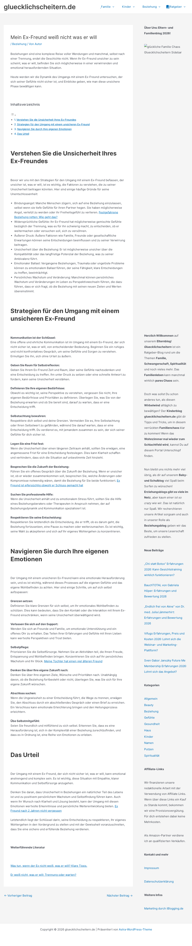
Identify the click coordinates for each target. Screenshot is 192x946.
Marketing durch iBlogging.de (163, 908)
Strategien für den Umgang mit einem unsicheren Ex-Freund (53, 124)
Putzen (149, 749)
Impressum (151, 868)
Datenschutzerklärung (159, 881)
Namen (149, 743)
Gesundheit (152, 724)
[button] (112, 6)
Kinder (148, 736)
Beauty (148, 705)
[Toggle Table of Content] (13, 115)
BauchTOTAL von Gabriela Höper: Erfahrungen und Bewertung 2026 (161, 590)
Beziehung (19, 44)
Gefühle (149, 717)
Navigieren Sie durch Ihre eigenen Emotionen (44, 129)
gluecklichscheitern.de (40, 7)
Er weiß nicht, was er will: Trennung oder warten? (43, 875)
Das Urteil (23, 133)
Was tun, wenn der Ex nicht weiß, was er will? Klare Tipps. (48, 866)
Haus (147, 730)
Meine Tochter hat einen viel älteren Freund (73, 661)
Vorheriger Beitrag (18, 895)
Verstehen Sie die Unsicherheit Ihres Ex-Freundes (46, 119)
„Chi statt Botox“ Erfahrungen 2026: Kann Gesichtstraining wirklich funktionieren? (163, 569)
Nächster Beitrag (120, 895)
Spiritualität (151, 755)
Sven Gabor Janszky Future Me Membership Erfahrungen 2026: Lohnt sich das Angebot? (165, 666)
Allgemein (151, 698)
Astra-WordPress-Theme (135, 929)
